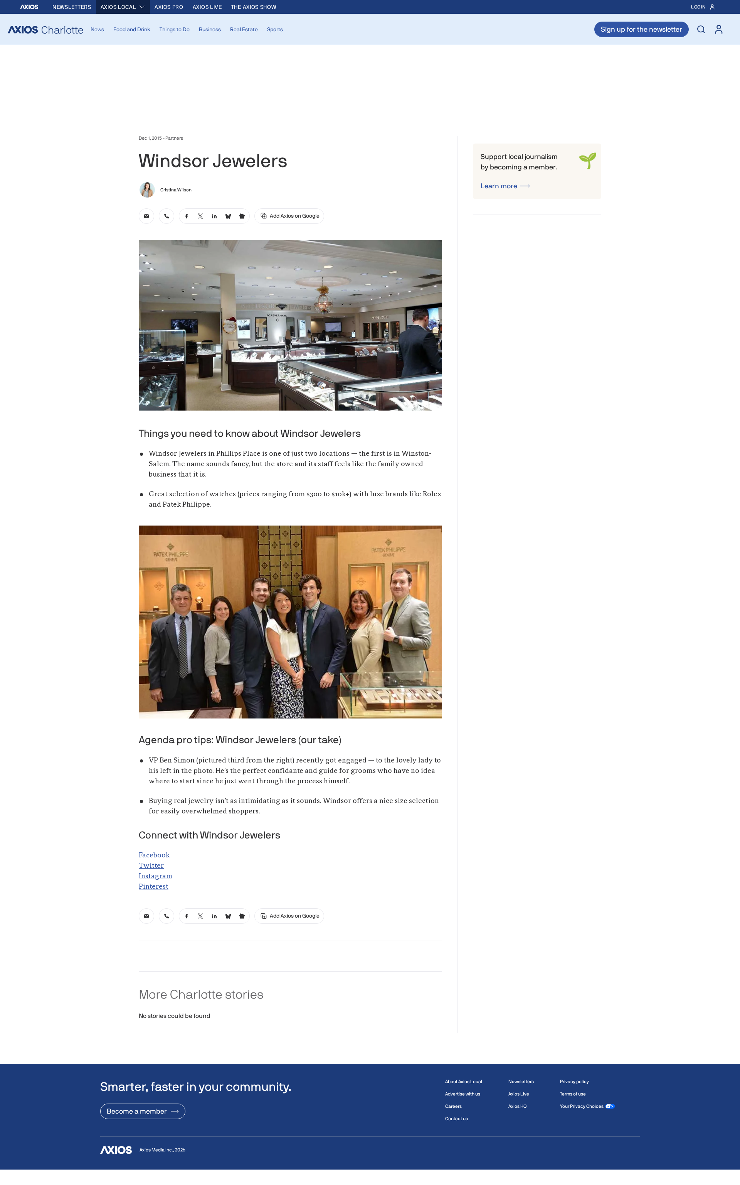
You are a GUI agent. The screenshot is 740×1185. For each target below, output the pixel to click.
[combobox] (123, 7)
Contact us (456, 1118)
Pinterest (153, 886)
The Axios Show (253, 7)
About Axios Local (463, 1081)
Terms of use (573, 1094)
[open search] (701, 29)
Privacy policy (574, 1081)
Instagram (155, 876)
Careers (453, 1106)
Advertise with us (462, 1094)
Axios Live (207, 7)
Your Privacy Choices (582, 1106)
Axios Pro (169, 7)
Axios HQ (517, 1106)
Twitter (151, 865)
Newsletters (71, 7)
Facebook (154, 855)
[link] (146, 216)
